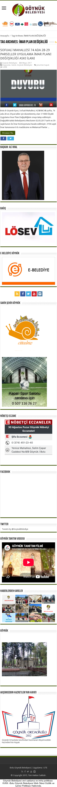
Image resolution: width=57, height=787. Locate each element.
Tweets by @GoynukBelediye (15, 529)
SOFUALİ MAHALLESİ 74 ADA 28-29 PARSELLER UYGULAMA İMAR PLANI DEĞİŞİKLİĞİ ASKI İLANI (25, 54)
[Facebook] (22, 293)
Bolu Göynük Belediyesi (20, 767)
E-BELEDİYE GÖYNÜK (9, 253)
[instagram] (39, 293)
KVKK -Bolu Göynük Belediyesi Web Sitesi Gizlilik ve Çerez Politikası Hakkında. (28, 784)
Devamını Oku (7, 133)
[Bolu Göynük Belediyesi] (28, 9)
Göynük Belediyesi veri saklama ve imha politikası (28, 780)
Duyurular (6, 65)
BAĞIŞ (3, 208)
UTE (45, 767)
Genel (13, 65)
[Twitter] (28, 293)
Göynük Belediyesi (9, 63)
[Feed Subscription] (56, 42)
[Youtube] (34, 293)
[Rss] (17, 293)
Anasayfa (4, 36)
